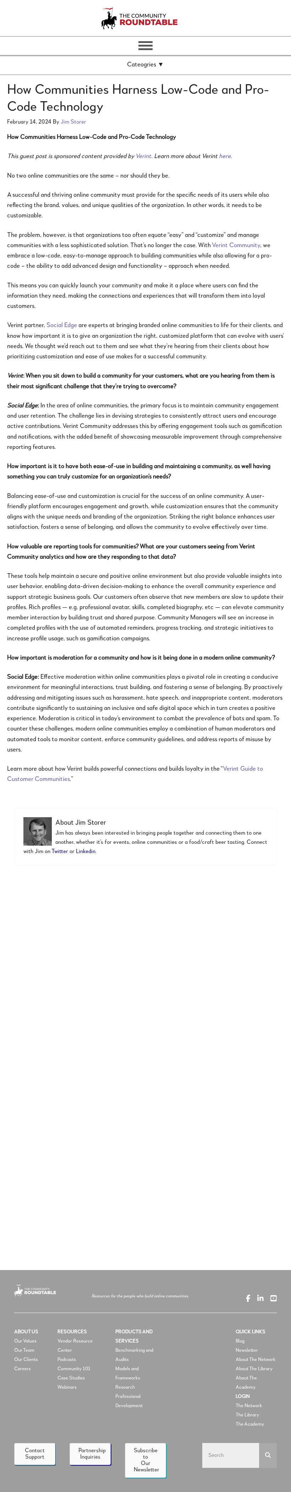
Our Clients (26, 1359)
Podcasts (67, 1359)
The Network (249, 1405)
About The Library (254, 1368)
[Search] (268, 1455)
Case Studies (71, 1378)
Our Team (24, 1350)
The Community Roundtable (145, 18)
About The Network (256, 1359)
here (225, 156)
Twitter (59, 851)
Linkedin (85, 851)
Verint (143, 156)
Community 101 (73, 1368)
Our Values (25, 1341)
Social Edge (61, 325)
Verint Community (236, 245)
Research (125, 1387)
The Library (247, 1414)
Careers (22, 1368)
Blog (240, 1341)
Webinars (67, 1387)
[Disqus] (145, 968)
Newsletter (247, 1350)
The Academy (250, 1424)
